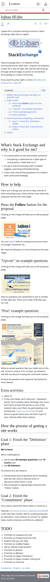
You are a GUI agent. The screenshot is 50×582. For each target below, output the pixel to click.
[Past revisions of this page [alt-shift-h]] (40, 23)
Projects (16, 568)
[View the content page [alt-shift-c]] (2, 23)
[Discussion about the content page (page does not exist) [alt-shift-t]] (8, 23)
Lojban (14, 4)
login (11, 241)
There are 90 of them (26, 411)
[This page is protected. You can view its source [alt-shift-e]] (35, 23)
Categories (6, 568)
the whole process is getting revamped (28, 510)
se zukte (26, 568)
